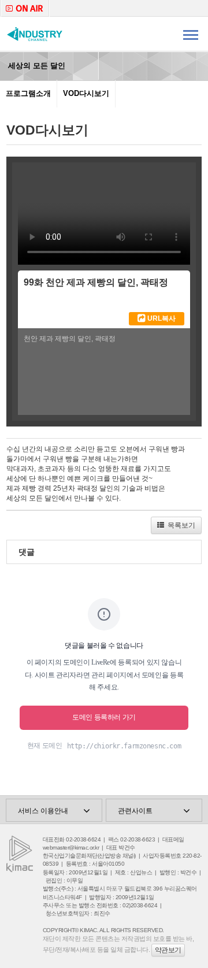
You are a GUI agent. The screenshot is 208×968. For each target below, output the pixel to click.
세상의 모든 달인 (35, 65)
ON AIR (25, 8)
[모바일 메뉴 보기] (190, 34)
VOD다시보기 (86, 93)
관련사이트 (135, 811)
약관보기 (168, 950)
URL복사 (161, 318)
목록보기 (179, 525)
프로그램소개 (28, 93)
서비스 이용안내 (43, 811)
